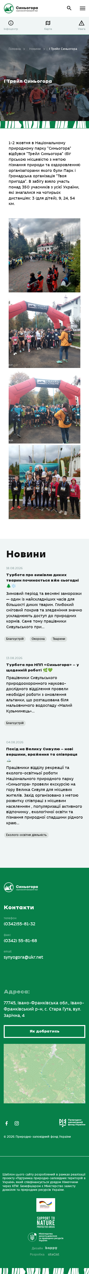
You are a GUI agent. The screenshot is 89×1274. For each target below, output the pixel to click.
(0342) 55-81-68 (20, 940)
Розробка (44, 1254)
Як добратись (44, 1031)
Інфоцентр (11, 29)
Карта (48, 29)
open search (69, 8)
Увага (81, 29)
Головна (15, 49)
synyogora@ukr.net (23, 957)
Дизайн (37, 1248)
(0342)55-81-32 (19, 924)
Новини (35, 49)
